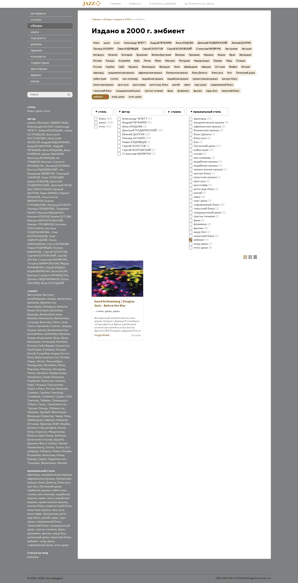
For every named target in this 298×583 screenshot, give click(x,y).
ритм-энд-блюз (159, 84)
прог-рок (58, 510)
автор (126, 111)
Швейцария (35, 420)
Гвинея (62, 443)
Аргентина (64, 298)
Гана (64, 322)
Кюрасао (41, 431)
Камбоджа (34, 349)
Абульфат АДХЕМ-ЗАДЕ (53, 122)
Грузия (31, 330)
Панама (60, 380)
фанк (61, 529)
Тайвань (45, 400)
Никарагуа (34, 377)
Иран (64, 337)
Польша (40, 384)
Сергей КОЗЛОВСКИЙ (41, 255)
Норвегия (33, 380)
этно (47, 111)
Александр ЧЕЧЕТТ (135, 42)
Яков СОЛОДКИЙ (52, 283)
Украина (32, 412)
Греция (66, 326)
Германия (42, 326)
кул (29, 486)
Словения (47, 396)
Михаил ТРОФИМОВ (40, 224)
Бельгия (62, 306)
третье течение (46, 529)
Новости (135, 3)
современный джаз (40, 545)
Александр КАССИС (40, 126)
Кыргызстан (50, 357)
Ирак (56, 337)
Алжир (51, 298)
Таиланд (33, 400)
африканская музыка (41, 478)
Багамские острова (40, 439)
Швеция (49, 420)
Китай (31, 353)
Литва (41, 361)
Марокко (33, 369)
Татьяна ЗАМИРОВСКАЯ (43, 263)
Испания (61, 341)
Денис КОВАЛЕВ (38, 181)
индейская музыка (152, 78)
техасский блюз (37, 525)
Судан (59, 396)
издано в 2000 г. (123, 19)
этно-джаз (61, 545)
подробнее (101, 335)
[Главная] (92, 4)
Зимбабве (50, 333)
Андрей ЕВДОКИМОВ (55, 142)
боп (35, 486)
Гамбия (52, 443)
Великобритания (51, 314)
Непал (31, 373)
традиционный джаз (128, 90)
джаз (39, 111)
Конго (60, 447)
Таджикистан (57, 459)
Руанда (32, 459)
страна (176, 111)
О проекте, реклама (162, 3)
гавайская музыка (38, 490)
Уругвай (45, 412)
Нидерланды (57, 373)
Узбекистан (56, 408)
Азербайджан (36, 298)
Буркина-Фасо (36, 443)
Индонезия (44, 337)
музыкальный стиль (207, 111)
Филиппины (48, 463)
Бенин (31, 310)
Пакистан (47, 380)
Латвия (64, 357)
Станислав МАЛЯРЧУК (52, 259)
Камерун (48, 349)
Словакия (33, 396)
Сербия (44, 392)
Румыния (61, 388)
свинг (54, 517)
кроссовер (34, 513)
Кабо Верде (46, 345)
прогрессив (50, 513)
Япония (62, 463)
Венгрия (32, 318)
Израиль (64, 333)
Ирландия (34, 341)
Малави (66, 451)
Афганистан (48, 302)
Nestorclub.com (262, 578)
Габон (56, 322)
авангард (33, 474)
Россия (50, 388)
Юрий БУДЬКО (55, 267)
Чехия (58, 416)
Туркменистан (56, 404)
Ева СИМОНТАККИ (39, 189)
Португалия (55, 384)
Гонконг (55, 326)
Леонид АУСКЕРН (58, 205)
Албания (60, 435)
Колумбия (43, 353)
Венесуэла (46, 318)
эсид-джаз (47, 541)
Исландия (48, 341)
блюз (30, 111)
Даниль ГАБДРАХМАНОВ (43, 279)
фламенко (34, 533)
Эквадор (62, 420)
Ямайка (65, 424)
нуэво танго (46, 498)
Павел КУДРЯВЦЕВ (39, 247)
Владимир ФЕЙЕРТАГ (41, 173)
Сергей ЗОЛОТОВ (55, 251)
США (68, 396)
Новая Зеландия (53, 377)
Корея (55, 353)
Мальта (32, 435)
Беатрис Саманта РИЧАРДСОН (47, 275)
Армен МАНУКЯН (53, 154)
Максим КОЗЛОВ (38, 216)
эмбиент (33, 541)
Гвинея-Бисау (36, 447)
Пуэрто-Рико (35, 388)
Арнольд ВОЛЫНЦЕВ (41, 158)
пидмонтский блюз (58, 506)
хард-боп (59, 533)
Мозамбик (34, 455)
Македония (34, 365)
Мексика (46, 369)
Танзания (33, 463)
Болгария (43, 310)
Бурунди (32, 314)
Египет (50, 447)
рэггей (46, 517)
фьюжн (46, 533)
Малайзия (50, 365)
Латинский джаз (50, 486)
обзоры (107, 19)
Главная (115, 3)
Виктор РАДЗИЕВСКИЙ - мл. (45, 169)
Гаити (31, 326)
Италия (32, 345)
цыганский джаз (38, 537)
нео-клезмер (46, 494)
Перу (30, 384)
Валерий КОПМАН (58, 165)
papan (31, 122)
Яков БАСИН (59, 271)
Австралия (34, 294)
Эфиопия (45, 424)
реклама (33, 556)
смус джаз (200, 84)
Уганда (43, 408)
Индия (31, 337)
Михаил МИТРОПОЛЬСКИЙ (45, 220)
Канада (61, 349)
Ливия (56, 451)
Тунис (42, 404)
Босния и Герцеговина (41, 427)
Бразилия (56, 310)
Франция (33, 416)
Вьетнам (45, 322)
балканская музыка (177, 72)
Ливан (31, 361)
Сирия (42, 459)
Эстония (32, 424)
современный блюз (48, 521)
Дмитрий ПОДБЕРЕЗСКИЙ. (213, 42)
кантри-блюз (36, 506)
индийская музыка (177, 78)
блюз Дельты (47, 482)
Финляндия (58, 412)
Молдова (59, 369)
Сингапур (57, 392)
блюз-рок (63, 482)
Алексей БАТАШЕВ (51, 130)
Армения (33, 302)
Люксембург (54, 361)
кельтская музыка (39, 510)
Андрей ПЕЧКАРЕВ (160, 42)
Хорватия (47, 416)
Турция (32, 408)
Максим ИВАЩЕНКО (51, 212)
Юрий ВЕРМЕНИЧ (38, 271)
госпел (31, 494)
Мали (61, 365)
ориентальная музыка (52, 502)
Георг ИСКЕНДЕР (52, 177)
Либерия (45, 451)
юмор (35, 81)
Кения (62, 427)
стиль (102, 111)
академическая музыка (56, 474)
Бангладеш (34, 306)
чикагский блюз (60, 537)
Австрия (48, 294)
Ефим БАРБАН (49, 193)
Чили (67, 416)
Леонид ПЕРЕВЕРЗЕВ (41, 208)
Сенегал (32, 392)
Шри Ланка (45, 435)
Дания (41, 330)
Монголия (48, 455)
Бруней (58, 439)
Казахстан (62, 345)
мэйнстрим (59, 490)
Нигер (60, 455)
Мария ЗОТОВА (61, 216)
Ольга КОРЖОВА (58, 244)
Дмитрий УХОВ (61, 185)
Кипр (30, 431)
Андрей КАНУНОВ (39, 146)
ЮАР (56, 424)
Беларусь (49, 306)
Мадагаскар (57, 431)
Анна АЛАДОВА (52, 150)
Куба (38, 357)
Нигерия (42, 373)
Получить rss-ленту (200, 3)
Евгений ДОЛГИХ (241, 42)
